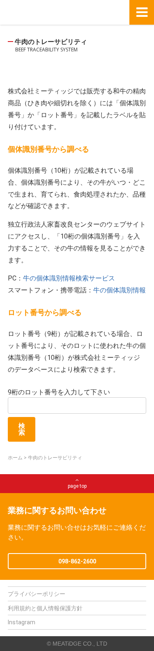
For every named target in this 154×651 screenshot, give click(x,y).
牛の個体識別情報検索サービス (69, 278)
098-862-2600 (77, 561)
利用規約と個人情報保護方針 (45, 608)
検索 (21, 429)
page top (77, 486)
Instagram (21, 622)
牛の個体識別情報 (119, 290)
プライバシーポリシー (36, 594)
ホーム (15, 458)
